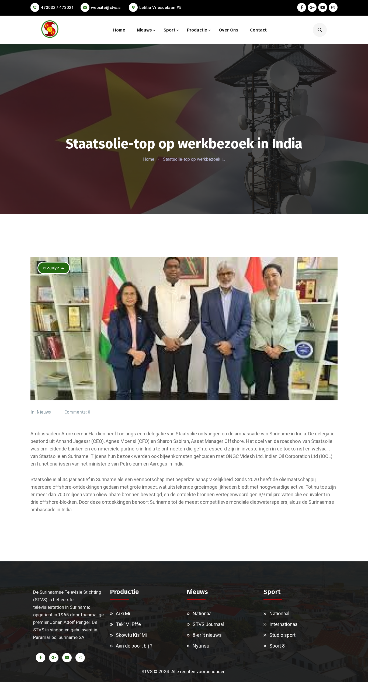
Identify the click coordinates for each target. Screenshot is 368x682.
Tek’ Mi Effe (128, 624)
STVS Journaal (208, 624)
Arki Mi (123, 613)
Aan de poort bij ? (134, 646)
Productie (197, 30)
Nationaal (203, 613)
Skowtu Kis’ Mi (131, 635)
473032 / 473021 (57, 7)
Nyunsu (201, 646)
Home (119, 30)
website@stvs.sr (106, 7)
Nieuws (144, 30)
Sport (169, 30)
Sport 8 (277, 646)
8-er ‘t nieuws (207, 635)
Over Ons (228, 30)
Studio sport (282, 635)
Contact (258, 30)
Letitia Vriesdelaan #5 (160, 7)
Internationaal (283, 624)
